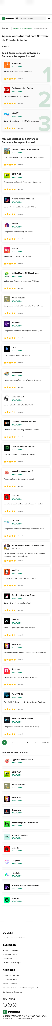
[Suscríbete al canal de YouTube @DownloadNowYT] (14, 1005)
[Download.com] (8, 18)
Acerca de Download (11, 950)
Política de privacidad (11, 975)
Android (5, 28)
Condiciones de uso (10, 979)
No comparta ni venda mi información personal (20, 988)
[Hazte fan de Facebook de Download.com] (5, 1005)
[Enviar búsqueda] (17, 18)
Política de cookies (10, 984)
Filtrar (4, 46)
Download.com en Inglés (12, 963)
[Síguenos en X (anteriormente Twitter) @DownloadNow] (10, 1005)
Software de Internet (41, 28)
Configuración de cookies (12, 992)
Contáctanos (7, 959)
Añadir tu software (10, 954)
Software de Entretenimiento (22, 28)
